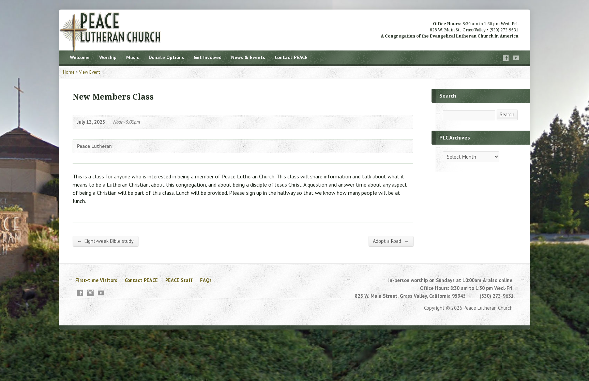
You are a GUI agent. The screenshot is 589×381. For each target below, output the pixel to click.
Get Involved (208, 57)
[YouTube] (516, 58)
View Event (89, 72)
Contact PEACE (291, 57)
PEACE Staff (179, 280)
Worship (108, 57)
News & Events (248, 57)
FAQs (206, 280)
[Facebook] (506, 58)
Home (69, 72)
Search (507, 114)
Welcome (80, 57)
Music (132, 57)
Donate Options (166, 57)
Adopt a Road (391, 240)
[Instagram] (90, 293)
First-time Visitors (96, 280)
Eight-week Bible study (105, 240)
